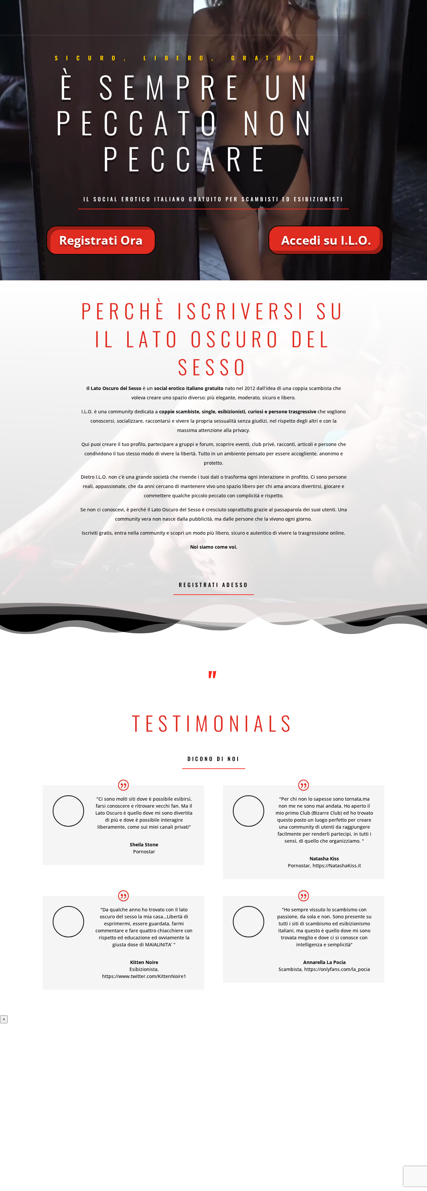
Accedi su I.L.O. (326, 240)
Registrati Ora (101, 240)
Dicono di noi (213, 759)
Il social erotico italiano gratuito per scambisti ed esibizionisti (213, 199)
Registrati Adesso (214, 585)
